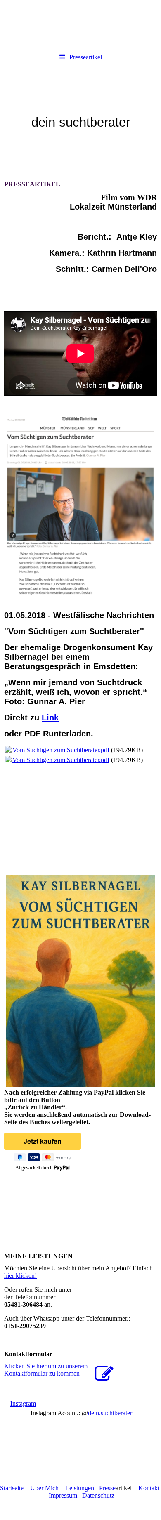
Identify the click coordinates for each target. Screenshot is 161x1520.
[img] (80, 112)
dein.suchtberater (110, 1412)
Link (50, 717)
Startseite (12, 1488)
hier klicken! (20, 1275)
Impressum (63, 1495)
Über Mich (44, 1488)
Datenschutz (98, 1495)
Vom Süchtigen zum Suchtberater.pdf (60, 749)
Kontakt (148, 1488)
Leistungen (79, 1488)
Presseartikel (85, 57)
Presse (107, 1488)
